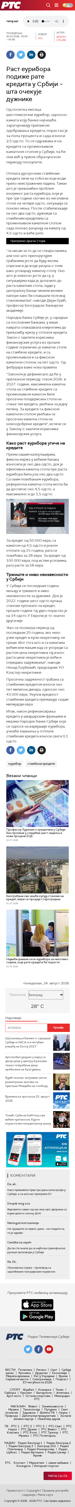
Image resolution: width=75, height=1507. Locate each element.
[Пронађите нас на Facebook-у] (38, 1349)
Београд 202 (46, 1446)
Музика (13, 1409)
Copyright (33, 1490)
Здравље (29, 1412)
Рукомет (26, 1393)
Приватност (15, 1490)
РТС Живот (49, 1429)
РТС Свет (55, 1426)
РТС (8, 1463)
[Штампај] (42, 55)
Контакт (19, 1463)
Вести (10, 1370)
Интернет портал (46, 1466)
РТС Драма (29, 1429)
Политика (25, 1370)
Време (63, 1376)
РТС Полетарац (44, 1435)
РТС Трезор (49, 1432)
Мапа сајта (57, 1476)
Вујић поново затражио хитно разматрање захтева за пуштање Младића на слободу (26, 1082)
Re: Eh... (12, 1262)
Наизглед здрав (49, 1419)
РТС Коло (30, 1432)
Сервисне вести (17, 1379)
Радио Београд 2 (58, 1443)
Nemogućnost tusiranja (23, 1223)
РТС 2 (28, 1426)
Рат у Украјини (44, 1376)
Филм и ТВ (47, 1412)
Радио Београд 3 (21, 1446)
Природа (11, 1416)
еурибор (14, 764)
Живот (33, 1406)
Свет (53, 1370)
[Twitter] (21, 55)
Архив (37, 1455)
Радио (9, 1443)
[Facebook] (10, 55)
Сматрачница (41, 1379)
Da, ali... (12, 1184)
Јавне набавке (58, 1463)
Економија (59, 1373)
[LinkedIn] (31, 55)
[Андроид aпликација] (37, 1149)
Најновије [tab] (13, 1018)
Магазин (18, 1406)
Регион (41, 1370)
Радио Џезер (57, 1452)
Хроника (24, 1373)
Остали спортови (37, 1396)
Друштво (41, 1373)
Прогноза (17, 994)
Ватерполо (44, 1393)
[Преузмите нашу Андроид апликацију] (37, 1316)
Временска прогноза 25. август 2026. (27, 1099)
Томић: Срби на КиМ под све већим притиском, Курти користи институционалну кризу (28, 1119)
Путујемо (50, 1409)
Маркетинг (36, 1463)
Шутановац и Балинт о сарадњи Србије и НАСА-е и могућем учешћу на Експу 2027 (27, 1042)
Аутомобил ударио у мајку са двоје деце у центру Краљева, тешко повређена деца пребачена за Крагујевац (26, 1063)
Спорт (15, 1389)
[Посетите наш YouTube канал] (49, 1349)
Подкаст (62, 1379)
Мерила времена (18, 1376)
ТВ (6, 1426)
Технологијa (31, 1409)
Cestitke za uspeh (19, 1242)
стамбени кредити (41, 764)
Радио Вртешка (32, 1452)
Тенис (59, 1389)
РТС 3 (40, 1426)
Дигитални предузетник (39, 1416)
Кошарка (44, 1389)
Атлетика (62, 1393)
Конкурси (23, 1466)
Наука (63, 1412)
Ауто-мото (13, 1396)
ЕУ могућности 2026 (37, 1382)
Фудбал (28, 1389)
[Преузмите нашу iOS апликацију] (37, 1304)
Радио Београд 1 (30, 1443)
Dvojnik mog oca (18, 1203)
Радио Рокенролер (40, 1449)
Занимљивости (52, 1406)
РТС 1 (15, 1426)
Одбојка (10, 1393)
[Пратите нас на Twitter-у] (28, 1349)
